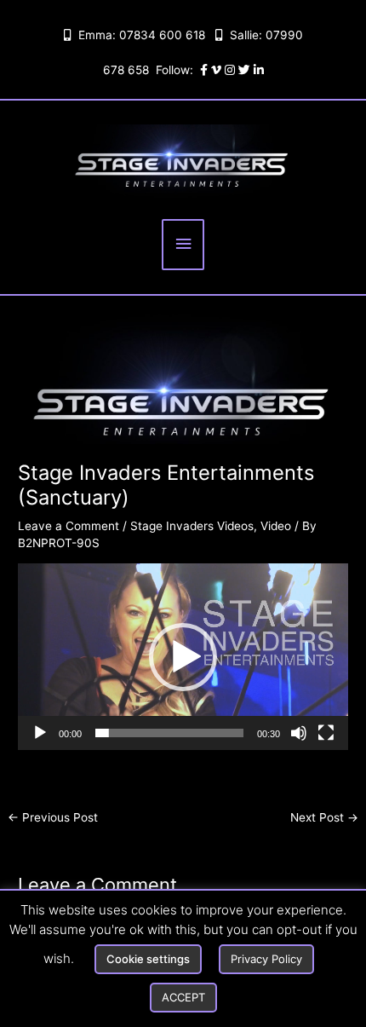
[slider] (169, 733)
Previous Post (53, 817)
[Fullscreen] (326, 732)
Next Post (324, 817)
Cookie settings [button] (148, 959)
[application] (183, 656)
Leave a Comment (68, 526)
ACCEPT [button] (183, 997)
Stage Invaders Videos (192, 526)
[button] (183, 657)
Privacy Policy (266, 959)
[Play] (40, 732)
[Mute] (298, 732)
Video (275, 526)
